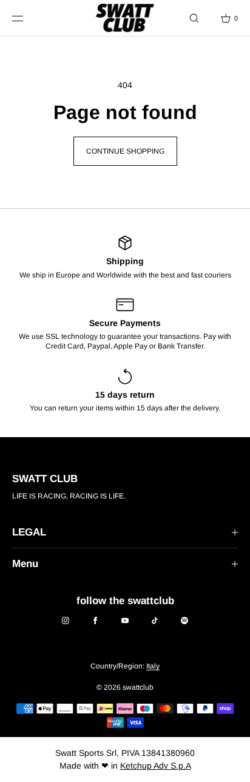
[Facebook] (95, 620)
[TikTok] (154, 620)
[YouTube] (125, 620)
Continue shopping (125, 151)
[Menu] (26, 18)
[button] (194, 18)
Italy (153, 666)
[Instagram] (65, 620)
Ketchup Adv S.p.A (155, 765)
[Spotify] (184, 620)
